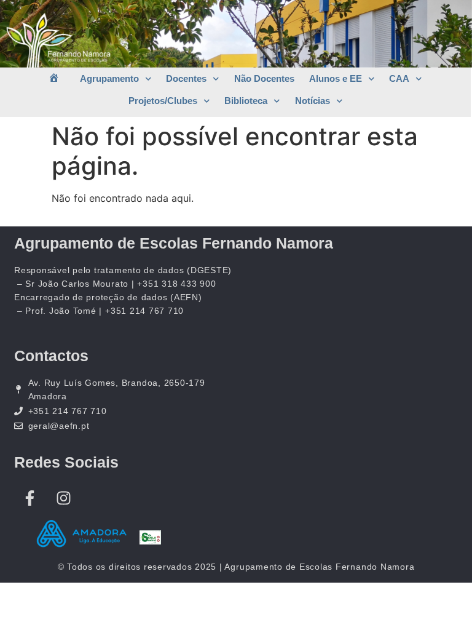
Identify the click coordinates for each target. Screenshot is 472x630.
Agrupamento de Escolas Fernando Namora (173, 243)
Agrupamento (109, 78)
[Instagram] (63, 497)
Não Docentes (264, 78)
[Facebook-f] (29, 497)
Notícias (312, 100)
